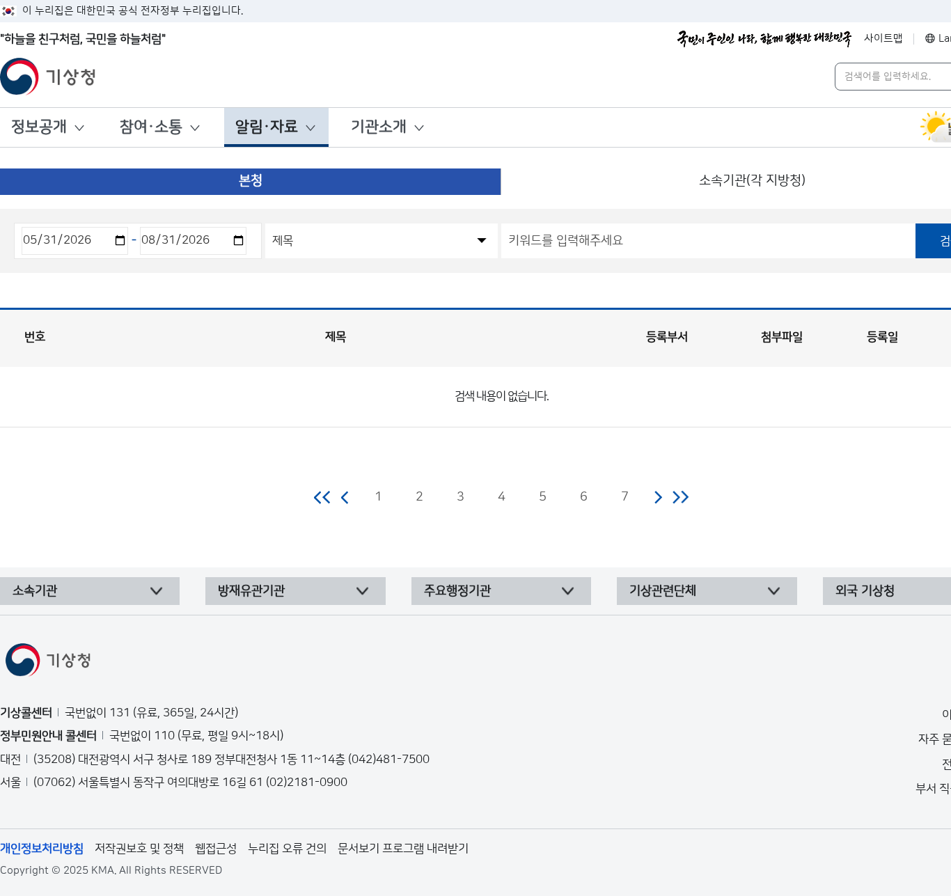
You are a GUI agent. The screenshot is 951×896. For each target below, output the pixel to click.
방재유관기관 (251, 591)
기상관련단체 (662, 591)
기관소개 (379, 127)
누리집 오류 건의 (287, 848)
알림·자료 (266, 127)
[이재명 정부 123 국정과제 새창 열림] (764, 39)
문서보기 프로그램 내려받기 (403, 848)
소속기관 (35, 591)
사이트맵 (883, 39)
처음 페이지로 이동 (322, 497)
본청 (250, 180)
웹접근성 (216, 848)
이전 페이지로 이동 (345, 497)
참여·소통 (151, 127)
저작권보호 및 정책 (139, 848)
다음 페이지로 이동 (658, 497)
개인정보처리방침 (42, 848)
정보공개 (39, 127)
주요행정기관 (457, 591)
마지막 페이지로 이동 (680, 497)
